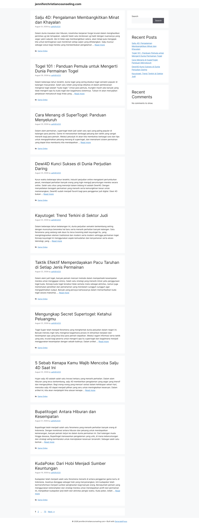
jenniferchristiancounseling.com (58, 4)
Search (135, 16)
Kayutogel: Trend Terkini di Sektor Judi (71, 215)
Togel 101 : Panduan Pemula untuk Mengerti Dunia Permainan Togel (76, 68)
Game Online (42, 51)
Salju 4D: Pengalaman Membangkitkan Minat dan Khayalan (144, 46)
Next (51, 512)
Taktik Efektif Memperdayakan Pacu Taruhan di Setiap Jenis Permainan (77, 265)
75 (45, 512)
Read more (100, 45)
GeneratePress (121, 521)
